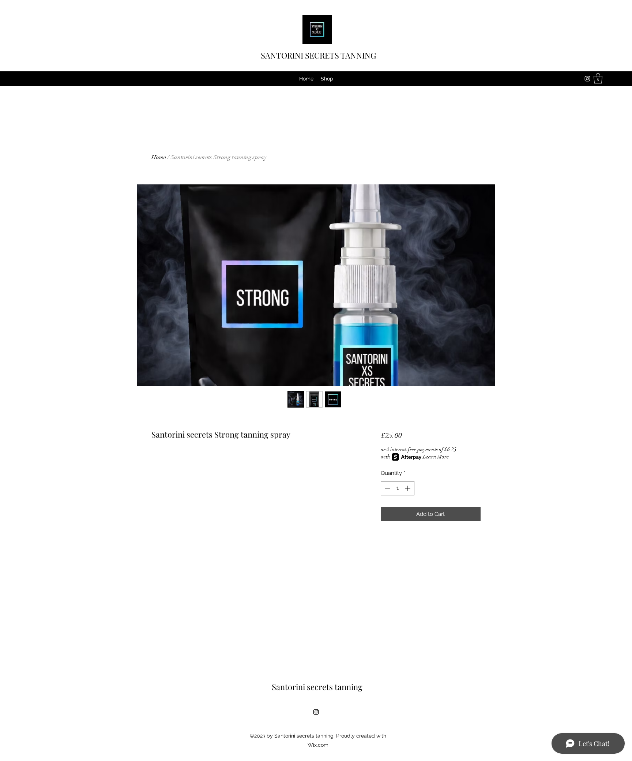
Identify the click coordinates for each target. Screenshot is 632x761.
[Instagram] (587, 78)
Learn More (436, 457)
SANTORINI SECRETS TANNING (318, 55)
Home (158, 157)
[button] (598, 78)
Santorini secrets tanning (317, 686)
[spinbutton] (397, 488)
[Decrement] (387, 488)
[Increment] (408, 488)
